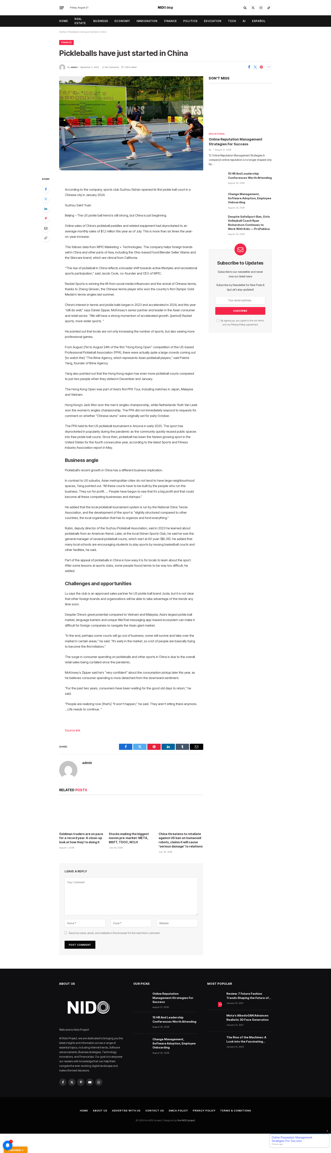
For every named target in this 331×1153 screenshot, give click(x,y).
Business (100, 21)
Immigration (147, 21)
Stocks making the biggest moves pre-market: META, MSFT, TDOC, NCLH (129, 838)
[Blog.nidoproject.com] (165, 7)
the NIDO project (186, 1120)
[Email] (46, 228)
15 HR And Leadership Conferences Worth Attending (250, 175)
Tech (232, 21)
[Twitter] (46, 199)
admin (74, 67)
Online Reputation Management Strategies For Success (235, 141)
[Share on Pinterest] (261, 67)
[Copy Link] (46, 238)
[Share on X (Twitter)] (255, 67)
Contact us (154, 1110)
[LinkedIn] (46, 208)
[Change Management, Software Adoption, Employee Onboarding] (216, 199)
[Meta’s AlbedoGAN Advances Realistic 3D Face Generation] (215, 1021)
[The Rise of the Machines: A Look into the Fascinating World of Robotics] (215, 1043)
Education (212, 21)
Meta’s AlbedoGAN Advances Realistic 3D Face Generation (247, 1017)
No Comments (112, 67)
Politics (190, 21)
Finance (170, 21)
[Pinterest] (46, 218)
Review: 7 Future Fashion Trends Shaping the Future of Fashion (247, 996)
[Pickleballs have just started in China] (131, 123)
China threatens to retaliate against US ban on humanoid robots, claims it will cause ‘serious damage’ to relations (181, 840)
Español (259, 21)
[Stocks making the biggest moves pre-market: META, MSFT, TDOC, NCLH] (131, 814)
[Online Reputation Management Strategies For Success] (240, 108)
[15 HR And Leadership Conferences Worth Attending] (216, 179)
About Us (100, 1110)
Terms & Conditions (235, 1110)
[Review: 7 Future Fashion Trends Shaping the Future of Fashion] (215, 999)
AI (244, 21)
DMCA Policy (178, 1110)
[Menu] (62, 7)
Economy (122, 21)
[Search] (245, 7)
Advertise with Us (126, 1110)
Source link (72, 730)
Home (63, 21)
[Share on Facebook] (249, 67)
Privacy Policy (238, 324)
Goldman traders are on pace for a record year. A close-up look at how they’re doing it (81, 838)
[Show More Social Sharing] (269, 67)
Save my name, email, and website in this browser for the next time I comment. (114, 933)
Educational (217, 133)
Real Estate (80, 21)
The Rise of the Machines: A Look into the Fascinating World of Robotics (246, 1039)
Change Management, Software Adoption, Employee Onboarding (249, 198)
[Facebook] (46, 189)
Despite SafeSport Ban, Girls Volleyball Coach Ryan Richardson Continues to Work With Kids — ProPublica (249, 223)
